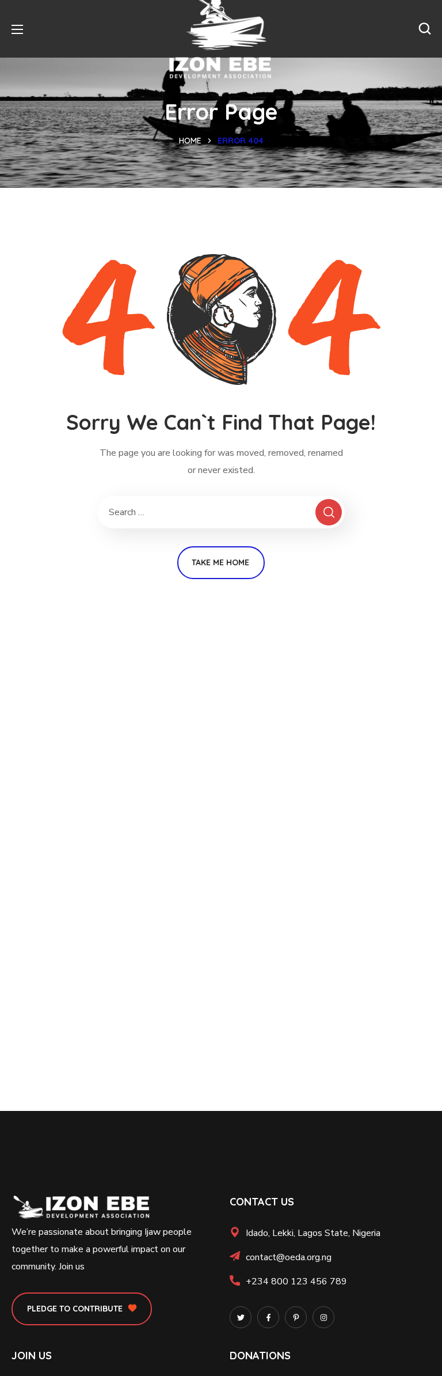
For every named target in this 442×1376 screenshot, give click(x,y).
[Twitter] (241, 1317)
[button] (424, 29)
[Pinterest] (296, 1317)
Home (190, 140)
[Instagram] (323, 1317)
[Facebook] (268, 1317)
